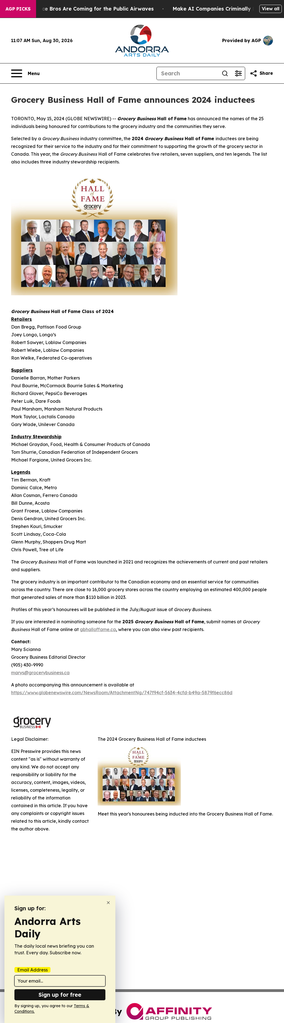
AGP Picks (18, 9)
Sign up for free (60, 994)
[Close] (108, 902)
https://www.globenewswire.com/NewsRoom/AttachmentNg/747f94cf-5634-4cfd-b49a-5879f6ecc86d (121, 692)
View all (270, 8)
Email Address (32, 970)
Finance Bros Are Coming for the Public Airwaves (91, 9)
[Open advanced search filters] (238, 73)
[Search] (225, 73)
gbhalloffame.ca (98, 629)
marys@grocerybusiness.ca (40, 672)
